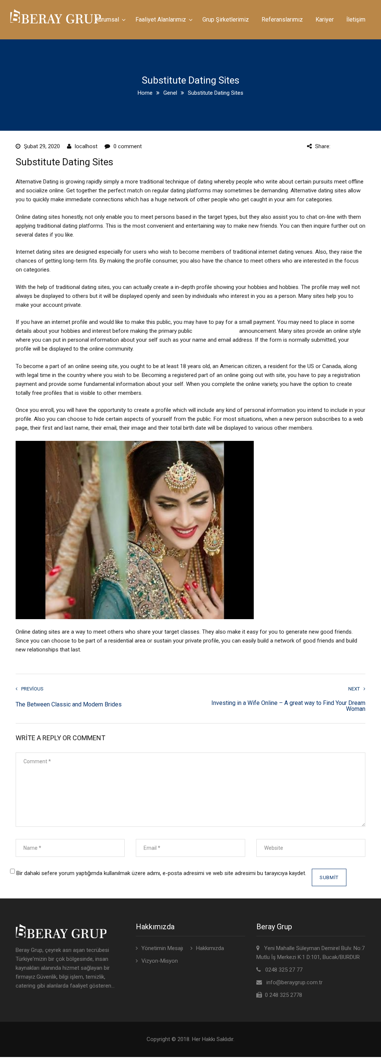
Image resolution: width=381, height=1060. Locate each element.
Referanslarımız (282, 19)
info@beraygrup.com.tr (294, 982)
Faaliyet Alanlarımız (160, 19)
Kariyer (325, 19)
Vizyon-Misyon (159, 960)
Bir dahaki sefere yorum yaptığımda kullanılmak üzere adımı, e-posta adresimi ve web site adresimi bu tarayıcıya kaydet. (161, 873)
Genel (170, 93)
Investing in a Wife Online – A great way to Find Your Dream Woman (288, 706)
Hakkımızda (210, 948)
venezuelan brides (216, 331)
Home (145, 93)
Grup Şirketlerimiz (225, 19)
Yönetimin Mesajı (162, 948)
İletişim (355, 19)
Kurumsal (107, 19)
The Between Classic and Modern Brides (69, 704)
